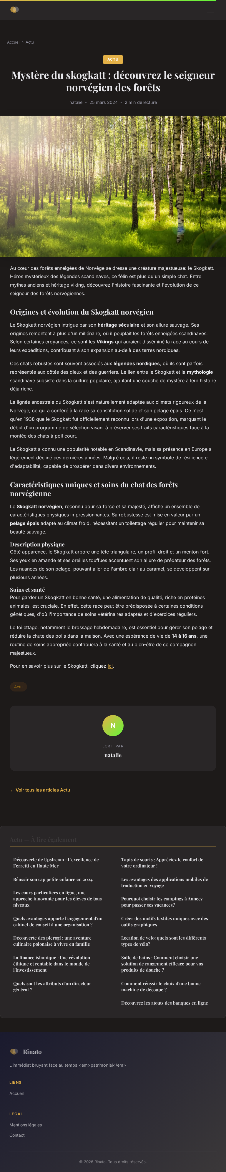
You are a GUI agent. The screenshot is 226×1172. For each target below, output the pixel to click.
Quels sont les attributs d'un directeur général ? (52, 986)
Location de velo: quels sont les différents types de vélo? (163, 941)
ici (110, 666)
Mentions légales (25, 1124)
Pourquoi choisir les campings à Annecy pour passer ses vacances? (162, 902)
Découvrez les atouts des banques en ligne (164, 1003)
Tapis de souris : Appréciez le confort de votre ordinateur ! (162, 863)
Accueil (13, 42)
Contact (17, 1135)
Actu (30, 42)
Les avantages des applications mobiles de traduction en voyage (164, 882)
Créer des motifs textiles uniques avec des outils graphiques (164, 921)
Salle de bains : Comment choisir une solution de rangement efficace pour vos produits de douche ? (162, 964)
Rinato (32, 1051)
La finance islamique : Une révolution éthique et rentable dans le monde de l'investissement (51, 964)
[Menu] (211, 10)
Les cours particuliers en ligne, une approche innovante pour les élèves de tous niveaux (57, 899)
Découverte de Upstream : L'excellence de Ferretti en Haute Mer (56, 863)
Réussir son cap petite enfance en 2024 (53, 879)
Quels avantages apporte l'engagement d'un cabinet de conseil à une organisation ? (57, 921)
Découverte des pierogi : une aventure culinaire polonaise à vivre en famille (52, 941)
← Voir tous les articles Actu (40, 790)
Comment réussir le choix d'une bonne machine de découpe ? (161, 986)
